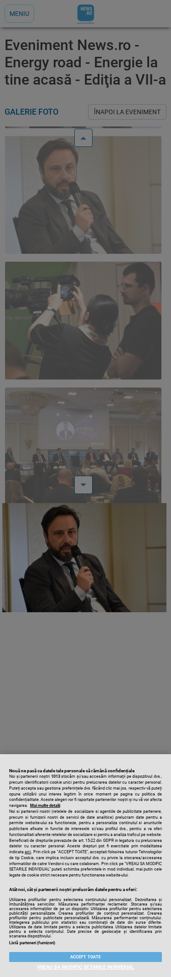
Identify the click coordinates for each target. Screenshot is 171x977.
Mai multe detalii (45, 805)
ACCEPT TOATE (85, 957)
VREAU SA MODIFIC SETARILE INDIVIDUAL (86, 967)
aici (28, 852)
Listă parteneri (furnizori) (32, 943)
